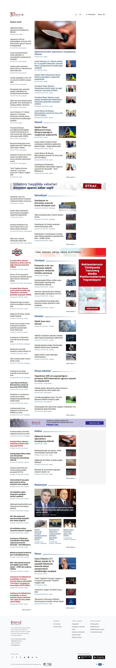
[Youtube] (24, 657)
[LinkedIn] (32, 657)
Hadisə (38, 431)
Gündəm (39, 316)
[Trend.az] (16, 14)
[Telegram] (28, 657)
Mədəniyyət (41, 484)
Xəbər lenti (16, 22)
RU (103, 664)
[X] (20, 657)
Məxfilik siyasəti (94, 626)
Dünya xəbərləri (43, 371)
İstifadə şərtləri (94, 624)
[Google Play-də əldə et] (99, 657)
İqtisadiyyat (41, 195)
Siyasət (38, 122)
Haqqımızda (75, 624)
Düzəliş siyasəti (76, 634)
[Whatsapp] (12, 657)
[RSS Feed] (36, 657)
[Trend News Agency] (16, 622)
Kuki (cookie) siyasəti (96, 632)
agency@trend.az (15, 645)
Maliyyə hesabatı (76, 637)
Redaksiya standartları (78, 632)
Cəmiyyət (39, 260)
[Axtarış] (76, 14)
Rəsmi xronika (57, 626)
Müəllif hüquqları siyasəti (97, 629)
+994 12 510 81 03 (15, 643)
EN (96, 664)
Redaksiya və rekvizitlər (78, 626)
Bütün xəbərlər (70, 177)
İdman (38, 553)
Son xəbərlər (57, 624)
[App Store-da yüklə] (85, 657)
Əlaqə (73, 629)
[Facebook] (16, 657)
